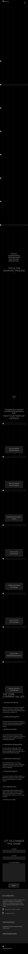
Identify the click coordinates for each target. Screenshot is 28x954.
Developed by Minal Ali (7, 948)
